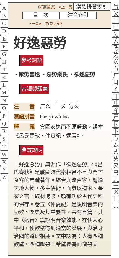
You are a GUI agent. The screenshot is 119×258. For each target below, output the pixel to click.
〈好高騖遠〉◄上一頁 (54, 7)
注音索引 (78, 15)
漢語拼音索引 (92, 6)
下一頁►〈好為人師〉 (46, 24)
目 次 (41, 15)
